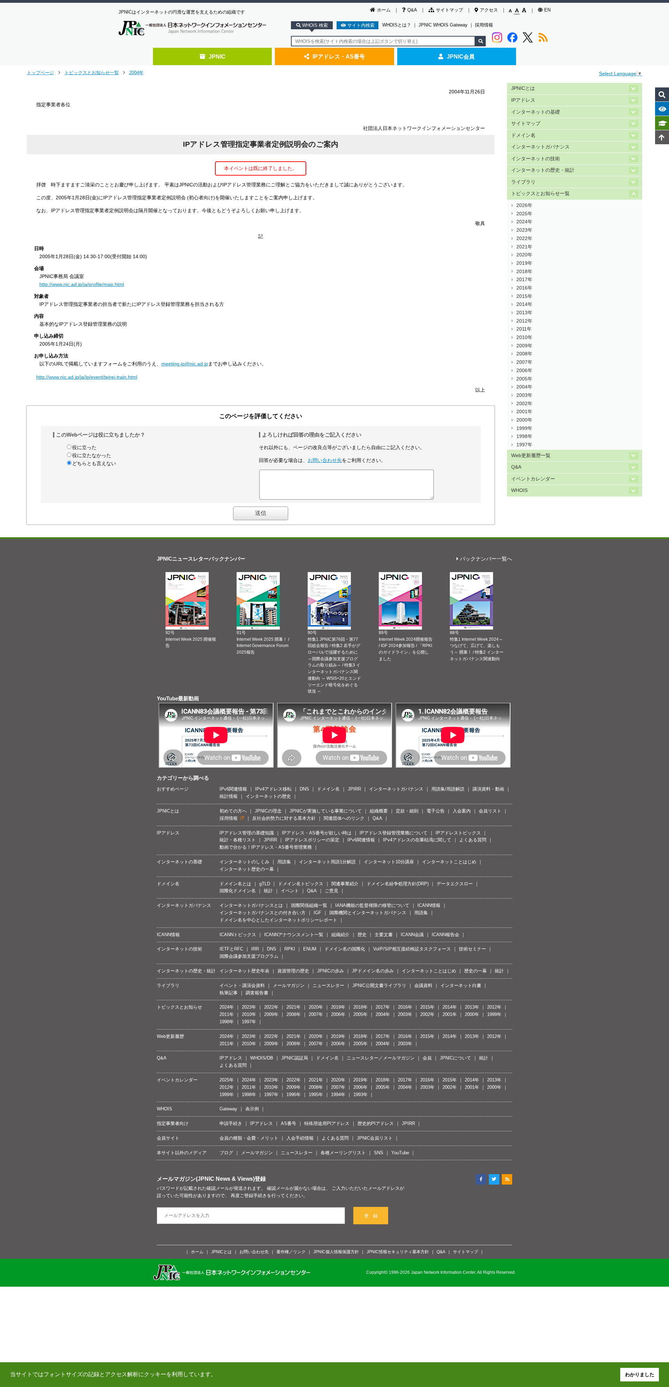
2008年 (524, 353)
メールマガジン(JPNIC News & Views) (206, 1179)
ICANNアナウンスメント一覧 (293, 934)
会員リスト (490, 811)
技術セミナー (472, 948)
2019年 (524, 263)
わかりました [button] (639, 1374)
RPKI (289, 948)
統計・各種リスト (238, 839)
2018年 (524, 271)
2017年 (524, 279)
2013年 (524, 312)
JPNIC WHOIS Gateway (443, 25)
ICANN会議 (412, 934)
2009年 (524, 345)
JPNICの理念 (268, 811)
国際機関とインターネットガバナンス (367, 912)
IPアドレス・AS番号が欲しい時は (317, 832)
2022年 (524, 238)
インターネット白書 (460, 985)
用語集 (284, 861)
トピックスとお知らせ (179, 1007)
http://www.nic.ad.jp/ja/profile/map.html (81, 284)
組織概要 (379, 811)
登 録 (371, 1215)
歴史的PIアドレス (375, 1123)
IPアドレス (523, 100)
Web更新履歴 (170, 1036)
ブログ (226, 1152)
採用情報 (484, 25)
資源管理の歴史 (293, 970)
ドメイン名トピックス (300, 883)
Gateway (228, 1108)
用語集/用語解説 (447, 789)
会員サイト (168, 1138)
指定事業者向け (173, 1123)
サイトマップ (449, 10)
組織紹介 (340, 934)
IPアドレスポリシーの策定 (312, 839)
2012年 (524, 321)
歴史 (362, 934)
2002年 (524, 403)
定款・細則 (407, 811)
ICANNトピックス (238, 934)
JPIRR (354, 789)
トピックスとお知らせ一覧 (91, 72)
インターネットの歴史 (268, 796)
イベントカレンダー (533, 478)
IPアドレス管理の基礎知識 (247, 832)
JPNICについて (455, 1058)
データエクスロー (455, 883)
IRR (255, 948)
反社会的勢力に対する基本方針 (284, 818)
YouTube (400, 1152)
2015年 (524, 296)
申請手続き (231, 1123)
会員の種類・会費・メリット (249, 1138)
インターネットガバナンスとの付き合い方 (263, 912)
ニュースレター (328, 985)
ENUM (309, 948)
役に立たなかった (91, 455)
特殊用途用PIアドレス (326, 1123)
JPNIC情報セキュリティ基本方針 (398, 1251)
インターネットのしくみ (244, 861)
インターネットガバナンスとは (251, 905)
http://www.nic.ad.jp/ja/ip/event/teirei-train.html (86, 377)
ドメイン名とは (235, 883)
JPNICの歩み (330, 970)
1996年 (293, 1094)
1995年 (316, 1094)
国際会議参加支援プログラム (249, 956)
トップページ (40, 72)
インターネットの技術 (535, 158)
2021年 (524, 246)
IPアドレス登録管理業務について (394, 832)
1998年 (524, 436)
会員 (427, 1058)
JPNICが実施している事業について (326, 811)
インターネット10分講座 (389, 861)
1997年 (524, 444)
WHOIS (519, 490)
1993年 (360, 1094)
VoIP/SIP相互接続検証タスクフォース (412, 948)
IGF (317, 912)
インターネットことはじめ (449, 861)
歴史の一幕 (475, 970)
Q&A (412, 10)
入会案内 (462, 811)
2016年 (524, 288)
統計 (268, 890)
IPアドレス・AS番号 (339, 56)
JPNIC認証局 (294, 1058)
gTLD (264, 883)
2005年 (524, 379)
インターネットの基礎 (535, 112)
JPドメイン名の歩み (373, 970)
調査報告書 (257, 992)
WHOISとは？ (396, 25)
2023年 (524, 230)
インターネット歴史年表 (244, 970)
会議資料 (423, 985)
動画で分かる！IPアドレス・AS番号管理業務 (266, 847)
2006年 (524, 370)
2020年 (524, 254)
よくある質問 (472, 839)
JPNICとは (523, 88)
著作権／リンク (291, 1251)
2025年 (524, 213)
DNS (304, 789)
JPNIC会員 (461, 56)
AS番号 (288, 1123)
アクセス (489, 10)
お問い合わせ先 (325, 460)
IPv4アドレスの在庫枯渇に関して (417, 839)
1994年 (338, 1094)
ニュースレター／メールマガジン (381, 1058)
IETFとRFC (231, 948)
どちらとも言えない (94, 463)
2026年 (524, 205)
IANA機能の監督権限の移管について (372, 905)
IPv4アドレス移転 (273, 789)
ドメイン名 (523, 135)
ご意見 (331, 890)
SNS (378, 1152)
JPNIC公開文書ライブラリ (379, 985)
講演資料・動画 (488, 789)
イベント (290, 890)
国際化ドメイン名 (238, 890)
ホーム (384, 10)
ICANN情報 (428, 905)
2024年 (524, 221)
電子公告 (435, 811)
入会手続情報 (300, 1138)
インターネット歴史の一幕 (247, 869)
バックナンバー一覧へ (486, 559)
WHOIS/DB (261, 1058)
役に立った (84, 447)
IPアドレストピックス (458, 832)
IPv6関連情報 (233, 789)
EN (547, 10)
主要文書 (384, 934)
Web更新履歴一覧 (531, 455)
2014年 (524, 304)
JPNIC (217, 56)
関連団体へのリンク (344, 818)
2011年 (524, 329)
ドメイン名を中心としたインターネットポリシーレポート (278, 920)
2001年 (524, 411)
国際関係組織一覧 (309, 905)
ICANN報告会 (445, 934)
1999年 (524, 428)
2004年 (136, 72)
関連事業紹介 (345, 883)
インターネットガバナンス (540, 146)
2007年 (524, 362)
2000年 (524, 420)
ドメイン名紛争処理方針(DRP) (398, 883)
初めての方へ (233, 811)
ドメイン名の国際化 (344, 948)
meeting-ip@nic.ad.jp (184, 364)
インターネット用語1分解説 (327, 861)
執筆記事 (229, 992)
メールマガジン (289, 985)
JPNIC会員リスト (375, 1138)
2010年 (524, 337)
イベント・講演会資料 (242, 985)
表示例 (252, 1108)
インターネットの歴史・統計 (543, 170)
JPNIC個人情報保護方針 (336, 1251)
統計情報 (229, 796)
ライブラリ (523, 182)
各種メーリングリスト (343, 1152)
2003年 (524, 395)
